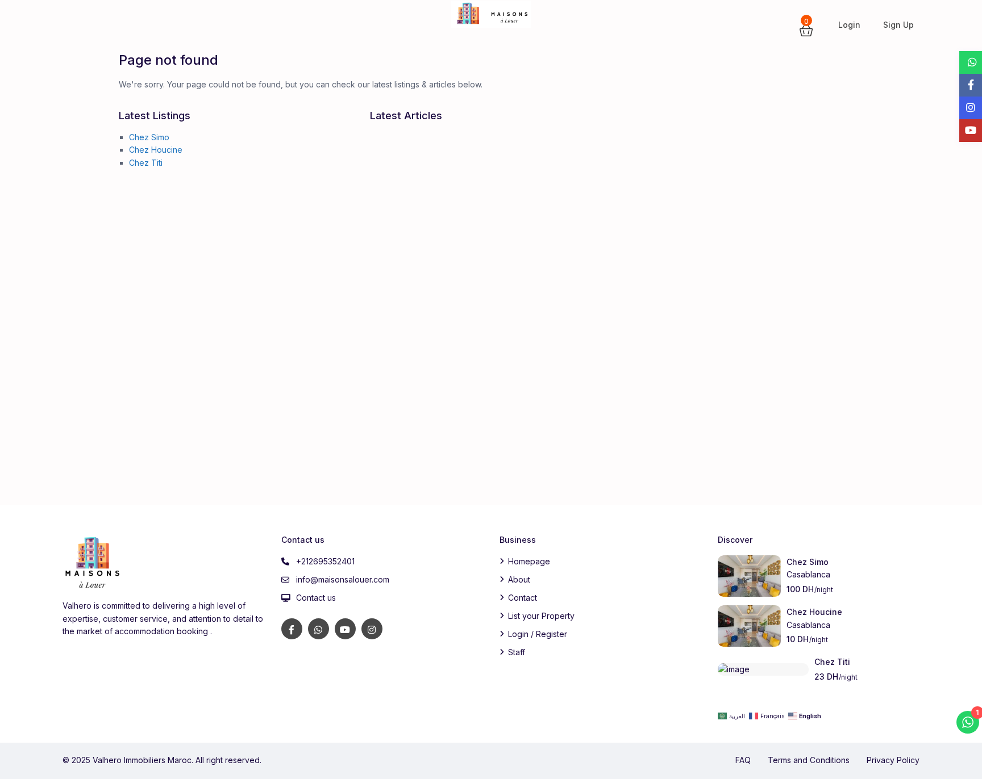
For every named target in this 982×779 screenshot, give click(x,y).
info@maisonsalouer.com (342, 579)
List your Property (541, 616)
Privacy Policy (893, 760)
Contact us (316, 597)
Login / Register (537, 634)
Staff (516, 652)
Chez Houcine (155, 149)
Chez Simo (149, 137)
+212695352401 (325, 561)
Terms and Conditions (809, 760)
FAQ (743, 760)
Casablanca (808, 574)
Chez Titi (146, 162)
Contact (522, 597)
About (519, 579)
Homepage (529, 561)
